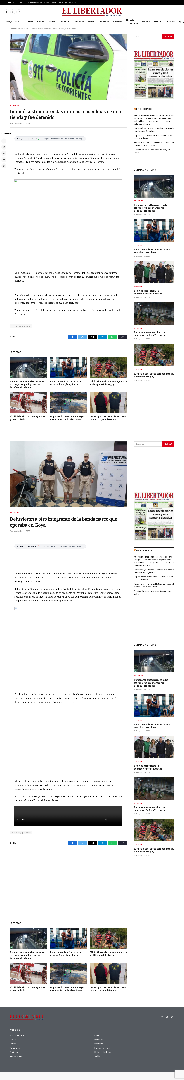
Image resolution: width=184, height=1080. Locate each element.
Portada (13, 29)
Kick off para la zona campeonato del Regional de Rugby (108, 383)
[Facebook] (3, 141)
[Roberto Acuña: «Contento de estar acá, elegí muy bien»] (68, 367)
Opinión (146, 21)
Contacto (170, 21)
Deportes (117, 21)
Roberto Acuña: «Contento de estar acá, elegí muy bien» (65, 383)
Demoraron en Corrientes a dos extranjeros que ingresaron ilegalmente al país (27, 384)
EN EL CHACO (144, 109)
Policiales (104, 21)
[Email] (3, 153)
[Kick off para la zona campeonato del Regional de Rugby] (108, 367)
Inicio (30, 21)
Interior (91, 21)
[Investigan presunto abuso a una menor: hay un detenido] (108, 402)
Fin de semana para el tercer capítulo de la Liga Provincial (52, 3)
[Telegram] (3, 159)
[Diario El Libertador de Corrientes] (92, 12)
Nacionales (65, 21)
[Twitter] (3, 147)
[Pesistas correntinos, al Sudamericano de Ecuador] (154, 272)
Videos (40, 21)
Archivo (157, 21)
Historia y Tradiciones (132, 21)
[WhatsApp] (3, 165)
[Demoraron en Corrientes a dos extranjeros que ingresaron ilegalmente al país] (28, 367)
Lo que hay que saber (21, 326)
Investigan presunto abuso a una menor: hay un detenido (108, 418)
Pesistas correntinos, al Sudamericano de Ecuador (148, 292)
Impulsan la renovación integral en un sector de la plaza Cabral (67, 418)
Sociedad (79, 21)
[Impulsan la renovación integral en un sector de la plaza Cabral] (68, 402)
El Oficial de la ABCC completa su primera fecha (28, 418)
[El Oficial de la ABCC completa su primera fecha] (28, 402)
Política (51, 21)
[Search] (180, 22)
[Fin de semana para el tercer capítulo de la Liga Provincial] (154, 313)
